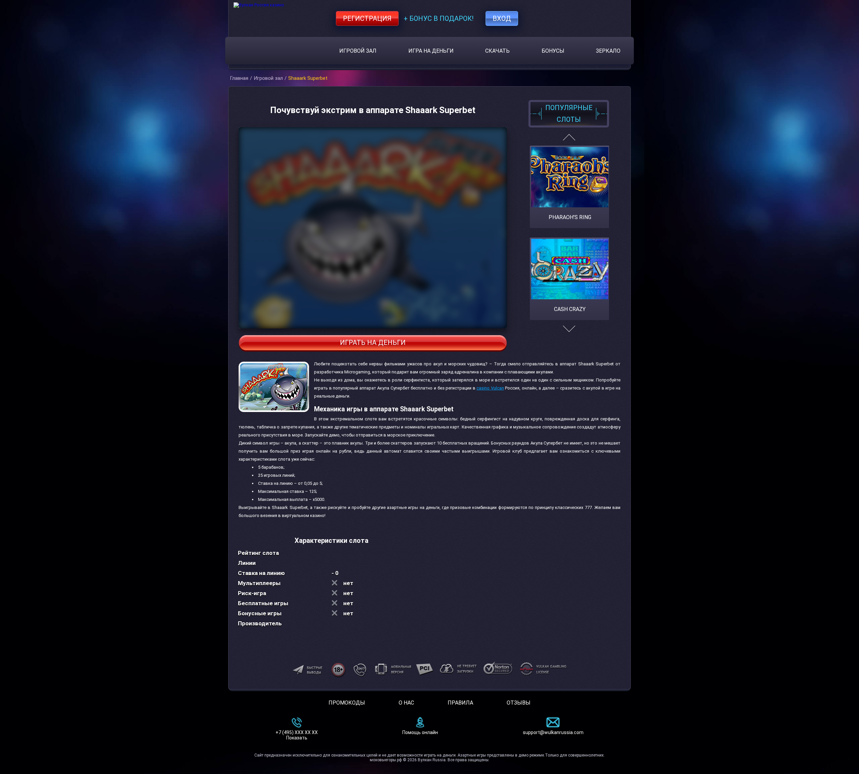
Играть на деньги (373, 343)
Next (569, 332)
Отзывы (518, 703)
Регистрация (367, 18)
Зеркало (608, 51)
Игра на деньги (431, 51)
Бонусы (553, 51)
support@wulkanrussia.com (553, 732)
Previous (569, 140)
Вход (502, 18)
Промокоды (347, 703)
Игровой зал (357, 51)
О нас (406, 703)
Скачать (497, 51)
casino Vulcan (490, 388)
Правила (460, 703)
